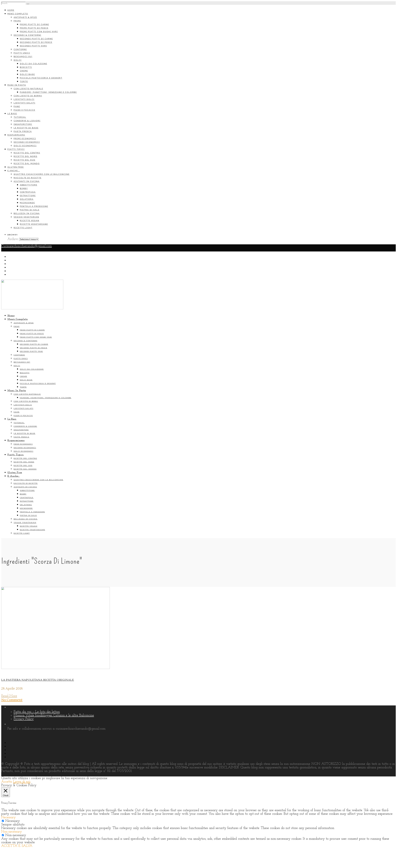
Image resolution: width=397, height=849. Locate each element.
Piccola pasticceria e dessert (41, 78)
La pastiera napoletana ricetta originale (37, 680)
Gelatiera (26, 199)
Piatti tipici (16, 149)
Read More (9, 696)
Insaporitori (23, 124)
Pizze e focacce (24, 110)
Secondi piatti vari (33, 45)
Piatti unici (22, 53)
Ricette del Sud (24, 160)
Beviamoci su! (23, 56)
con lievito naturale (28, 88)
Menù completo (17, 13)
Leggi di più (21, 782)
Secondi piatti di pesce (36, 42)
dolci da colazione (33, 63)
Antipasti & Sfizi (25, 17)
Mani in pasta (16, 85)
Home (10, 10)
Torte (24, 81)
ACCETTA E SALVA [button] (16, 846)
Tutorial (20, 117)
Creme (24, 70)
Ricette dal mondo (27, 163)
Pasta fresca (23, 131)
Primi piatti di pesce (34, 28)
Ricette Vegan (29, 220)
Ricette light (23, 227)
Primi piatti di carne (34, 24)
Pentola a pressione (34, 206)
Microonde (27, 202)
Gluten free (15, 167)
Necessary (12, 821)
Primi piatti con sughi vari (39, 31)
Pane (17, 106)
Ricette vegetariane (34, 224)
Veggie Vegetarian (26, 217)
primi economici (25, 138)
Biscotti (26, 67)
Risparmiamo (16, 135)
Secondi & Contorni (27, 35)
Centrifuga (28, 192)
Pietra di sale (29, 210)
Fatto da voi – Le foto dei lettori (37, 712)
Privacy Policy (24, 719)
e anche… (13, 170)
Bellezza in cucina (27, 213)
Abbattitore (28, 185)
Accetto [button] (6, 782)
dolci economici (25, 145)
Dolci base (27, 74)
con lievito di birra (28, 95)
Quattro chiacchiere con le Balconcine (41, 174)
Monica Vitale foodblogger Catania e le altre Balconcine (54, 715)
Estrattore (28, 195)
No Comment (11, 700)
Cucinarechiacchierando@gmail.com (26, 246)
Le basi (12, 113)
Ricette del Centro (27, 152)
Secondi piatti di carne (36, 38)
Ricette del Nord (25, 156)
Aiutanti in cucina (27, 181)
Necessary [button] (8, 817)
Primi (17, 21)
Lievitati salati (24, 103)
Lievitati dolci (24, 99)
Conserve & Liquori (27, 120)
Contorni (20, 49)
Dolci (18, 60)
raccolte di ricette (27, 177)
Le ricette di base (26, 128)
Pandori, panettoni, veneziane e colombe (48, 92)
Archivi (12, 239)
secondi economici (27, 142)
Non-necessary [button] (11, 831)
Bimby (24, 188)
